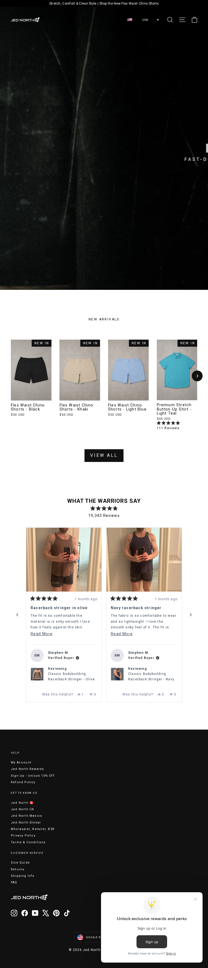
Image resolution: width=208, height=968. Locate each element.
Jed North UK (22, 809)
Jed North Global (26, 822)
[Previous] (17, 614)
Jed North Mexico (26, 816)
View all (104, 455)
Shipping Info (23, 876)
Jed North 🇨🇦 (22, 803)
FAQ (14, 882)
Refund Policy (23, 782)
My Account (21, 762)
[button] (64, 560)
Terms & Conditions (28, 842)
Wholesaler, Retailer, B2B (32, 829)
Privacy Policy (23, 835)
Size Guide (20, 862)
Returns (17, 869)
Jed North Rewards (27, 769)
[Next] (197, 375)
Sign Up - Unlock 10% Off (32, 775)
